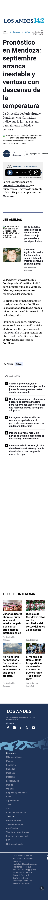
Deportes (10, 777)
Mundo (9, 785)
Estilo (8, 796)
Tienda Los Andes (14, 824)
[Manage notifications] (42, 888)
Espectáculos (12, 781)
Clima (18, 364)
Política (9, 761)
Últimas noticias (13, 757)
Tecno (9, 804)
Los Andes (5, 32)
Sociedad (16, 32)
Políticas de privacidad (17, 836)
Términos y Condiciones (17, 832)
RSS (8, 840)
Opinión (10, 789)
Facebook (7, 727)
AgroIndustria (12, 800)
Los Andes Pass (13, 820)
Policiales (10, 773)
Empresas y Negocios (16, 792)
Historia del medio (14, 844)
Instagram (14, 727)
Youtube (33, 727)
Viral (8, 808)
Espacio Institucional (16, 812)
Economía (11, 765)
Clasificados (12, 828)
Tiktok (20, 727)
